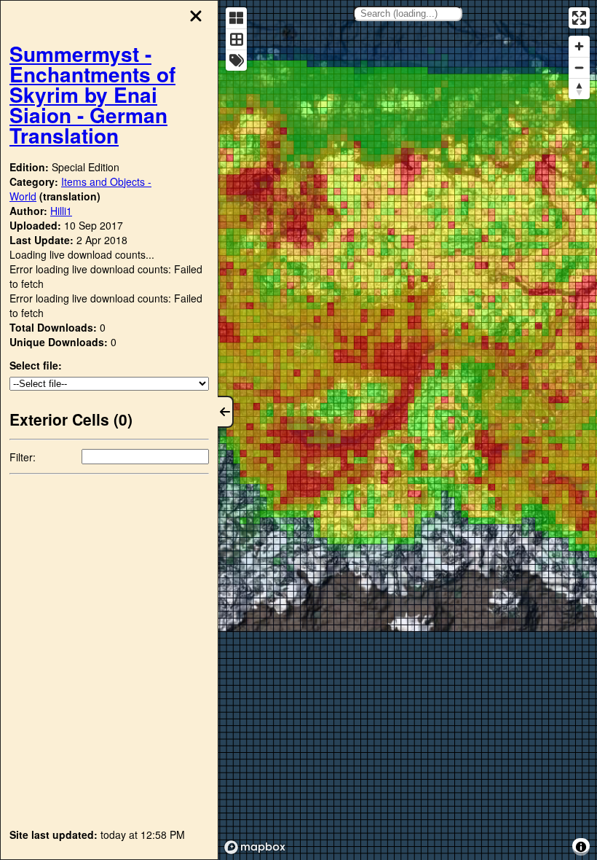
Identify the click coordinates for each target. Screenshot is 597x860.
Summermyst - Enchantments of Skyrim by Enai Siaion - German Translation (92, 94)
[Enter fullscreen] (579, 17)
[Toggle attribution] (581, 847)
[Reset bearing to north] (579, 88)
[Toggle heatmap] (236, 17)
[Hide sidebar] (226, 412)
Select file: (35, 365)
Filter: (22, 457)
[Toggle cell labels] (236, 60)
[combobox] (407, 13)
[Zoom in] (579, 46)
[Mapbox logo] (255, 847)
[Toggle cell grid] (236, 39)
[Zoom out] (579, 67)
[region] (407, 430)
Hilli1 (61, 210)
